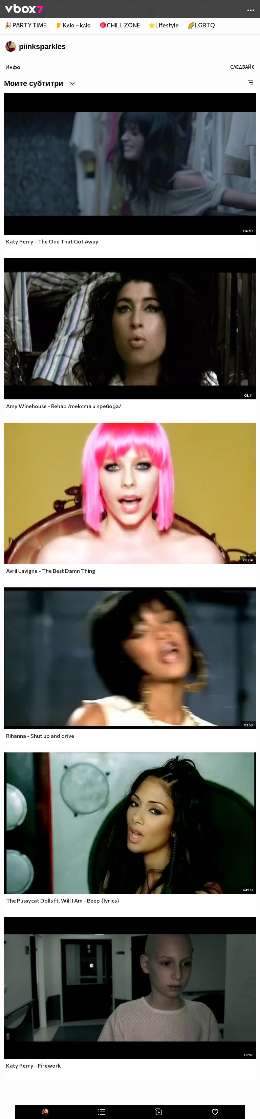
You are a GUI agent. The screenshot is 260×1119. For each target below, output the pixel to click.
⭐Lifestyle (163, 25)
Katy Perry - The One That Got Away (52, 241)
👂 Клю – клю (73, 25)
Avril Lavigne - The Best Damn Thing (50, 570)
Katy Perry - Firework (33, 1065)
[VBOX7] (24, 9)
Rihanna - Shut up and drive (40, 735)
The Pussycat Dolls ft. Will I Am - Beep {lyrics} (62, 900)
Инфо (12, 67)
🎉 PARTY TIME (25, 25)
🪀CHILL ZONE (120, 25)
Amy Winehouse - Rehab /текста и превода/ (63, 406)
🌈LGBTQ (201, 25)
